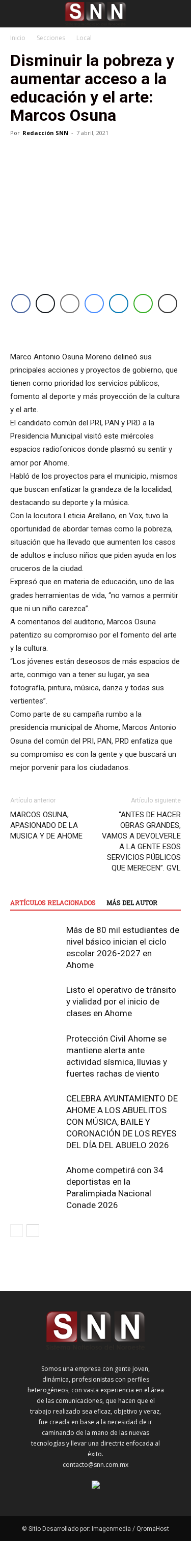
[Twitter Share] (45, 303)
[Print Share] (167, 303)
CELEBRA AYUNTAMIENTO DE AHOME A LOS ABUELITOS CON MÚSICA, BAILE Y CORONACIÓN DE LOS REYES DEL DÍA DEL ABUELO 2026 (122, 1121)
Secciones (51, 38)
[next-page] (32, 1230)
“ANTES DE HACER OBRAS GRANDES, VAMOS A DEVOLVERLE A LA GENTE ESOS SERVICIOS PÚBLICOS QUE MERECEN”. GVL (141, 841)
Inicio (17, 38)
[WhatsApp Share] (143, 303)
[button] (17, 13)
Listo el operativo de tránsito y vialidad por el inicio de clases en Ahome (121, 1001)
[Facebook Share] (21, 303)
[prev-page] (16, 1230)
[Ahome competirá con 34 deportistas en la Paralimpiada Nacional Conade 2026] (35, 1181)
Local (84, 38)
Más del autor (131, 902)
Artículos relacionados (53, 902)
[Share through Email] (69, 303)
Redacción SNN (45, 133)
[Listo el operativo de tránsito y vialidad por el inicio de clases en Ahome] (35, 1001)
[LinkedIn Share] (118, 303)
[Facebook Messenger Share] (94, 303)
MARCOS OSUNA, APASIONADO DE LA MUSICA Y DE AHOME (46, 825)
